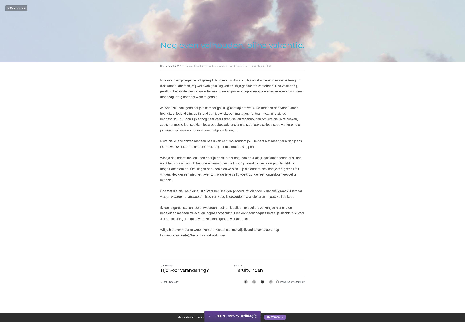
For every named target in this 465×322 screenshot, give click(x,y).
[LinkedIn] (262, 282)
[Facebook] (246, 282)
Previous (168, 265)
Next (237, 265)
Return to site (18, 8)
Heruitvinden (248, 270)
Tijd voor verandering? (184, 270)
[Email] (271, 282)
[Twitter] (254, 282)
